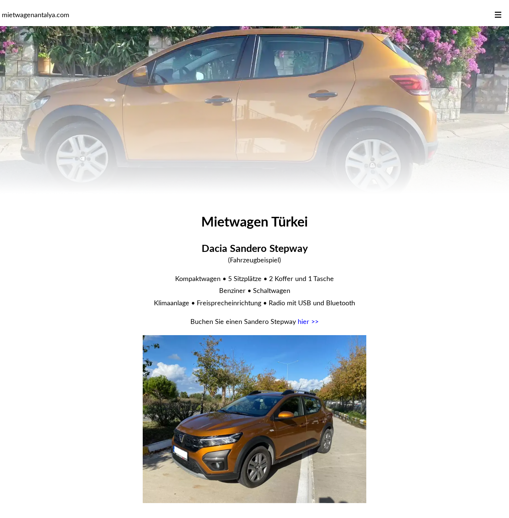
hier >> (308, 322)
